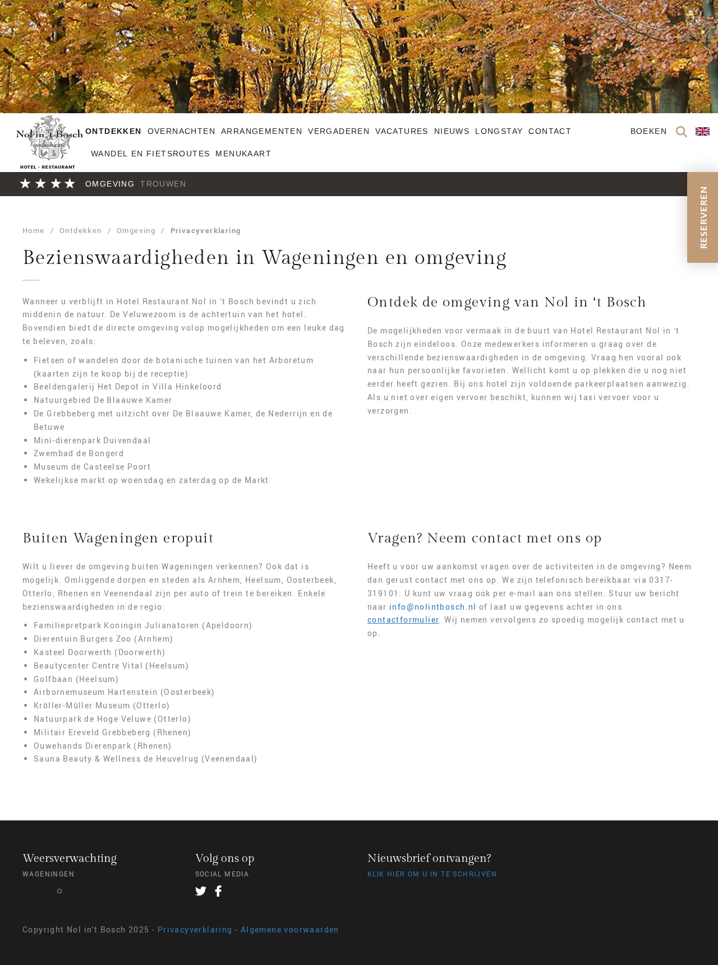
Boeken (648, 131)
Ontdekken (113, 131)
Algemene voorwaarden (290, 929)
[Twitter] (200, 891)
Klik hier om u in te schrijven (432, 873)
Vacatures (402, 131)
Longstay (499, 131)
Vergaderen (339, 131)
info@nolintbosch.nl (433, 606)
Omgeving (110, 184)
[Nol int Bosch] (48, 150)
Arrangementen (261, 131)
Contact (550, 131)
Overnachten (181, 131)
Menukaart (243, 154)
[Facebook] (218, 891)
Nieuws (452, 131)
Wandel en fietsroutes (150, 154)
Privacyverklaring (206, 230)
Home (33, 230)
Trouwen (163, 184)
